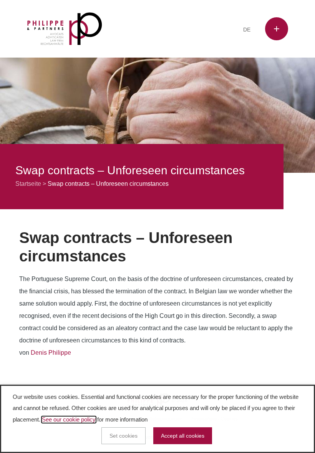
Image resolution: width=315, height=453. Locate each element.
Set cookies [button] (123, 436)
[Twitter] (184, 30)
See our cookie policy (69, 420)
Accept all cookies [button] (182, 436)
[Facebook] (172, 30)
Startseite (28, 183)
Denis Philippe (51, 352)
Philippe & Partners (64, 29)
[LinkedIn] (195, 30)
